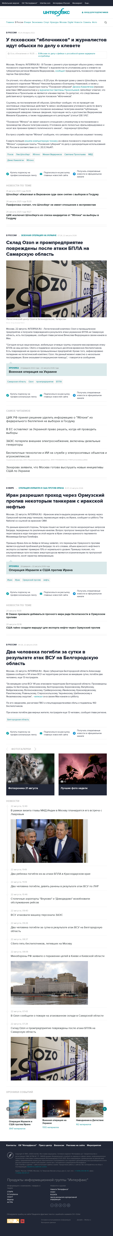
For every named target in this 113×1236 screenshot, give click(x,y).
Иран (9, 580)
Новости (78, 22)
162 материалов (83, 1124)
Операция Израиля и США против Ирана (41, 488)
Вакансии (59, 1145)
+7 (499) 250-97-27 (22, 1173)
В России (19, 22)
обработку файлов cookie (37, 1167)
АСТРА (10, 1202)
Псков (10, 154)
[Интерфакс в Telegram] (56, 1205)
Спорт (46, 22)
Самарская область (16, 381)
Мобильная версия (10, 3)
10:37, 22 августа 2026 (74, 488)
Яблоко (36, 154)
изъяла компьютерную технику (41, 141)
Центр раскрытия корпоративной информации (63, 1198)
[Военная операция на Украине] (56, 1116)
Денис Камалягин (15, 160)
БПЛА (59, 381)
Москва (63, 22)
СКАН (52, 1192)
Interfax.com (45, 3)
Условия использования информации (56, 1220)
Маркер (10, 1199)
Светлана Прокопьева (75, 154)
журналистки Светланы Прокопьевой (59, 90)
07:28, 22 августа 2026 (67, 235)
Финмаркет (77, 3)
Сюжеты (87, 22)
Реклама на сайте (75, 1145)
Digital (70, 22)
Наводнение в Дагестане (89, 1120)
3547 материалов (17, 1128)
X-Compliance (12, 1194)
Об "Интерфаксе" (29, 3)
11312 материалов (50, 1127)
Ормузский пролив (32, 580)
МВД (90, 154)
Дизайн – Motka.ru (84, 1220)
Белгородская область (18, 719)
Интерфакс (56, 12)
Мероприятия (94, 1145)
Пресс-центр (45, 1145)
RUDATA (53, 1195)
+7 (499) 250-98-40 (82, 1171)
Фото (94, 22)
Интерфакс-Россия (61, 3)
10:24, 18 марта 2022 (26, 33)
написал (38, 696)
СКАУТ (10, 1197)
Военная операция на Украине (39, 235)
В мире (27, 22)
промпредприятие (44, 381)
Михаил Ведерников (52, 154)
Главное (10, 22)
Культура (54, 22)
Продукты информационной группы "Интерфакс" (47, 1180)
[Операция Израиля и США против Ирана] (22, 1118)
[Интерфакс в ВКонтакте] (60, 1205)
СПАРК (10, 1192)
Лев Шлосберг (23, 154)
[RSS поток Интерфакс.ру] (64, 1205)
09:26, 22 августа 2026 (27, 645)
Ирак (17, 580)
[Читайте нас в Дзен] (52, 1205)
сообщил (60, 71)
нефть (46, 580)
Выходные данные (48, 1222)
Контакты (11, 1145)
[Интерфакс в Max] (68, 1205)
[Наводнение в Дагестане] (89, 1116)
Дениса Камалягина (83, 87)
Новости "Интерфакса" (59, 1189)
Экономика (37, 22)
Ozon (31, 381)
